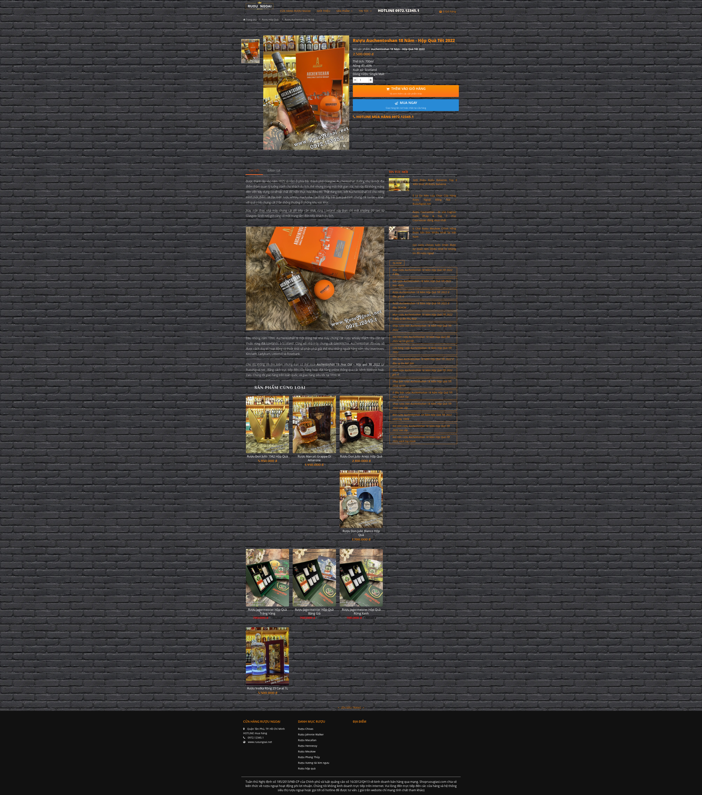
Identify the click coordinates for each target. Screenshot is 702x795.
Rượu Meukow (307, 751)
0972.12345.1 (256, 737)
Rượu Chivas (305, 729)
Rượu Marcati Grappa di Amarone (314, 458)
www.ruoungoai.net (260, 742)
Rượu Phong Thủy (309, 757)
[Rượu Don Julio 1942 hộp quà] (267, 424)
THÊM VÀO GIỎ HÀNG (408, 90)
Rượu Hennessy (307, 746)
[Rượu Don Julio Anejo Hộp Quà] (361, 424)
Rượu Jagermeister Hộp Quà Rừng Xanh (361, 611)
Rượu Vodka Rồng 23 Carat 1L (267, 688)
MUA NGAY (406, 104)
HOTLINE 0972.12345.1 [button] (398, 10)
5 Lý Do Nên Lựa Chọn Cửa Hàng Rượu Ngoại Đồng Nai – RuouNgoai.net (434, 200)
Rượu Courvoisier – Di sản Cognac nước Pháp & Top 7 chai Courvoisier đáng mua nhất (434, 216)
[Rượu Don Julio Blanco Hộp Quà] (361, 499)
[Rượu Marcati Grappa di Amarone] (314, 424)
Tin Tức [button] (364, 11)
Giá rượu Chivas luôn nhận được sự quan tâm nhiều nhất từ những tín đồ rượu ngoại (434, 249)
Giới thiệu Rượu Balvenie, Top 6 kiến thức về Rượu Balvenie (435, 182)
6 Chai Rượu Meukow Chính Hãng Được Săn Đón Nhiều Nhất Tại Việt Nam (434, 232)
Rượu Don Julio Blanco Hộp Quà (361, 533)
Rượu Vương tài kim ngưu (313, 762)
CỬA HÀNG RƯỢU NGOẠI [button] (295, 11)
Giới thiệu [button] (323, 11)
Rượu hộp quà (307, 768)
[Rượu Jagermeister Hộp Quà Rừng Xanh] (361, 577)
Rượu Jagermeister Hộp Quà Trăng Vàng (267, 611)
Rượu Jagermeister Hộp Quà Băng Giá (314, 611)
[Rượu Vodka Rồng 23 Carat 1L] (267, 656)
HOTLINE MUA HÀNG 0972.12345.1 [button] (384, 117)
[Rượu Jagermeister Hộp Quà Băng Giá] (314, 577)
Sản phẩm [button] (343, 11)
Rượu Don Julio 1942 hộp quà (267, 456)
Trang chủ (251, 19)
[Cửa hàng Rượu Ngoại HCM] (259, 5)
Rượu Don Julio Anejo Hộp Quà (361, 456)
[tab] (254, 170)
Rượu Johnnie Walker (311, 734)
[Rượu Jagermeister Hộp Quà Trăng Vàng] (267, 577)
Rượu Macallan (307, 740)
